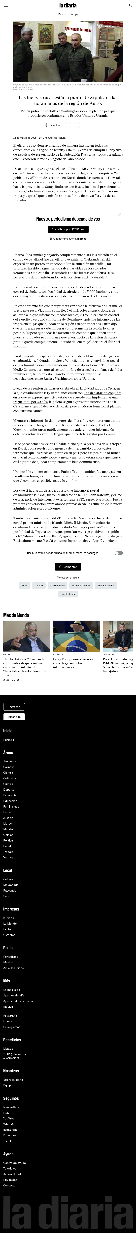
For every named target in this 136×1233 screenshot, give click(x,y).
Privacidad (10, 1180)
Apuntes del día (13, 995)
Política (8, 840)
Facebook (10, 1135)
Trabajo (8, 852)
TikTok (7, 1141)
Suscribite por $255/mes (68, 229)
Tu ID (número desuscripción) (14, 1056)
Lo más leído (11, 990)
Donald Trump (68, 594)
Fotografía (10, 1016)
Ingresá (81, 238)
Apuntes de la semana (18, 1001)
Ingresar (14, 707)
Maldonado (11, 885)
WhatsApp (10, 1124)
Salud (7, 846)
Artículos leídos (13, 968)
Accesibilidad (12, 1174)
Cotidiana (9, 778)
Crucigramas (11, 1027)
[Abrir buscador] (130, 5)
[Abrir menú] (6, 5)
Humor (7, 1021)
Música (8, 962)
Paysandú (9, 890)
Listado (8, 1048)
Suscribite (14, 717)
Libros (7, 823)
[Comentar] (77, 125)
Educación (10, 801)
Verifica (8, 857)
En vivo (8, 1007)
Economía (9, 795)
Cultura (8, 784)
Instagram (10, 1130)
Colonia (8, 879)
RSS (6, 1113)
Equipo (7, 1085)
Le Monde (10, 923)
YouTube (8, 1118)
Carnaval (9, 767)
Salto (6, 896)
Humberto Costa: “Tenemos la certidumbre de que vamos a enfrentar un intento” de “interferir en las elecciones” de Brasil (24, 667)
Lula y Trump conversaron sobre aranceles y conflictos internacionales (75, 663)
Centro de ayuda (14, 1163)
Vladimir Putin (57, 585)
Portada (8, 740)
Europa (74, 14)
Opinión (8, 835)
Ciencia (8, 773)
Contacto (9, 1185)
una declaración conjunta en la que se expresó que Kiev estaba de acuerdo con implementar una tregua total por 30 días (67, 397)
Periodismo (10, 957)
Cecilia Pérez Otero (13, 680)
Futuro (7, 812)
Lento (7, 929)
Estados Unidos (106, 585)
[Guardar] (68, 125)
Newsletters (11, 1107)
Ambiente (9, 761)
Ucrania (39, 585)
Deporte (8, 789)
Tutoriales (9, 1168)
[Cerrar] (120, 215)
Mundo (62, 14)
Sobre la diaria (13, 1080)
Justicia (8, 818)
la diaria (8, 918)
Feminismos (11, 806)
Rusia (25, 585)
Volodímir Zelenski (81, 585)
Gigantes (9, 935)
